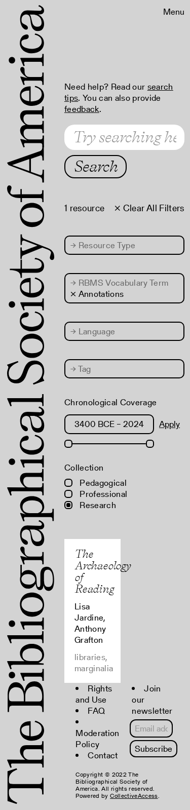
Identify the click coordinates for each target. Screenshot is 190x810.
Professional (102, 494)
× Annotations (97, 294)
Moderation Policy (97, 738)
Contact (103, 755)
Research (97, 505)
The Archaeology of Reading (102, 571)
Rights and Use (93, 694)
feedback (81, 109)
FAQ (96, 711)
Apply (169, 424)
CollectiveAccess (134, 795)
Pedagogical (102, 483)
